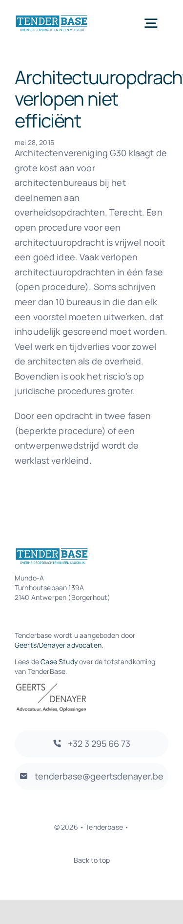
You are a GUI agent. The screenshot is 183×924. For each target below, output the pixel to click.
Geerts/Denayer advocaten (58, 645)
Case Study (59, 661)
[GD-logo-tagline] (51, 687)
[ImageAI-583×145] (51, 18)
